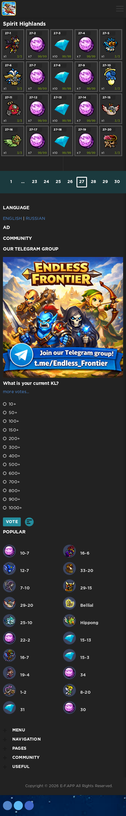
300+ (14, 447)
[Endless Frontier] (9, 9)
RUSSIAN (35, 218)
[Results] (29, 521)
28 (93, 182)
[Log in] (25, 9)
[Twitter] (18, 805)
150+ (13, 430)
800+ (14, 491)
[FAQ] (69, 9)
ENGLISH (12, 218)
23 (34, 182)
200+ (14, 439)
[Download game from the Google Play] (54, 9)
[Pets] (40, 9)
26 (70, 182)
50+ (12, 413)
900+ (14, 499)
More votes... (16, 392)
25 (58, 182)
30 (117, 182)
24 (46, 182)
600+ (14, 473)
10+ (12, 404)
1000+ (15, 508)
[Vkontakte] (7, 805)
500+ (14, 464)
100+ (13, 421)
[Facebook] (29, 805)
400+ (14, 456)
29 (105, 182)
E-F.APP (67, 786)
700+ (14, 482)
